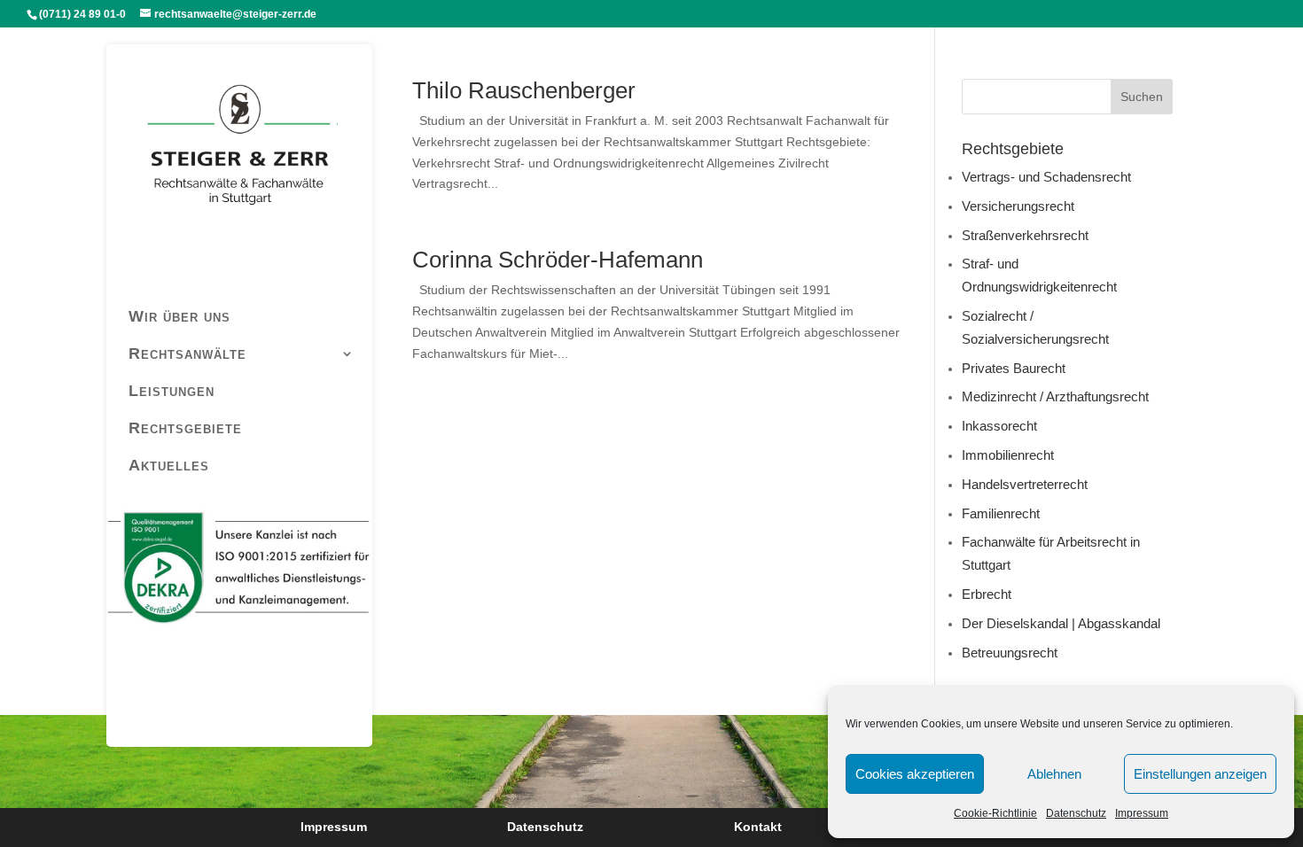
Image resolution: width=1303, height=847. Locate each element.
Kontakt (758, 827)
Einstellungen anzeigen (1200, 773)
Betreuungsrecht (1009, 652)
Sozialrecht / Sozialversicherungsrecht (1035, 327)
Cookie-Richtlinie (995, 813)
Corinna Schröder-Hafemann (557, 259)
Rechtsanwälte (187, 353)
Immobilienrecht (1008, 454)
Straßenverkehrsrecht (1025, 235)
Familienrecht (1001, 513)
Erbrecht (986, 594)
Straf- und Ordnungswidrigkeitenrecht (1039, 275)
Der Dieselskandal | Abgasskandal (1061, 623)
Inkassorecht (999, 425)
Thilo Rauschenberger (524, 90)
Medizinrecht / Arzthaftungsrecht (1055, 396)
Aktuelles (169, 465)
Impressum (1141, 813)
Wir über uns (179, 316)
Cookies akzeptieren (914, 773)
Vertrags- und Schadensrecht (1046, 176)
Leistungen (172, 391)
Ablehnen (1054, 773)
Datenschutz (1076, 813)
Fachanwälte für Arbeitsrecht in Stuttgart (1051, 553)
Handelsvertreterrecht (1025, 484)
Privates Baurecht (1013, 368)
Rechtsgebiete (185, 428)
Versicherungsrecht (1018, 206)
